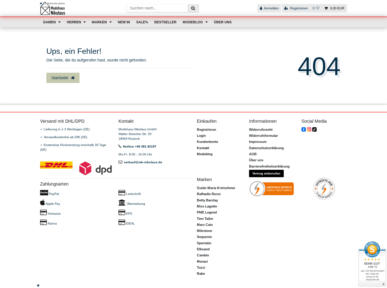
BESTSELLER (165, 22)
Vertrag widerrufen (266, 173)
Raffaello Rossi (209, 194)
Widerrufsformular (263, 135)
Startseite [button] (60, 78)
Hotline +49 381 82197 (139, 146)
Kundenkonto (207, 142)
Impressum (258, 142)
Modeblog (205, 154)
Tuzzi (201, 267)
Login (201, 135)
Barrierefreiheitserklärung (269, 166)
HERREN (74, 22)
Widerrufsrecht (261, 129)
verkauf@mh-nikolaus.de (143, 162)
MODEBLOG (193, 22)
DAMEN (50, 22)
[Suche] (193, 8)
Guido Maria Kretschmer (216, 188)
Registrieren (206, 129)
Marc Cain (205, 225)
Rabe (201, 273)
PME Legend (207, 212)
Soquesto (204, 237)
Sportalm (204, 243)
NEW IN (124, 22)
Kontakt (203, 148)
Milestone (204, 231)
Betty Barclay (207, 200)
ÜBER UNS (223, 22)
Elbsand (203, 249)
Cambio (203, 255)
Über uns (256, 160)
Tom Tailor (205, 218)
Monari (202, 261)
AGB (253, 154)
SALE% (142, 22)
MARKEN (100, 22)
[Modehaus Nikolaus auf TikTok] (314, 129)
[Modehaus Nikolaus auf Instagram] (309, 129)
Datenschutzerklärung (266, 148)
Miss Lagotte (207, 206)
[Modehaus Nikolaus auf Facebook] (303, 129)
